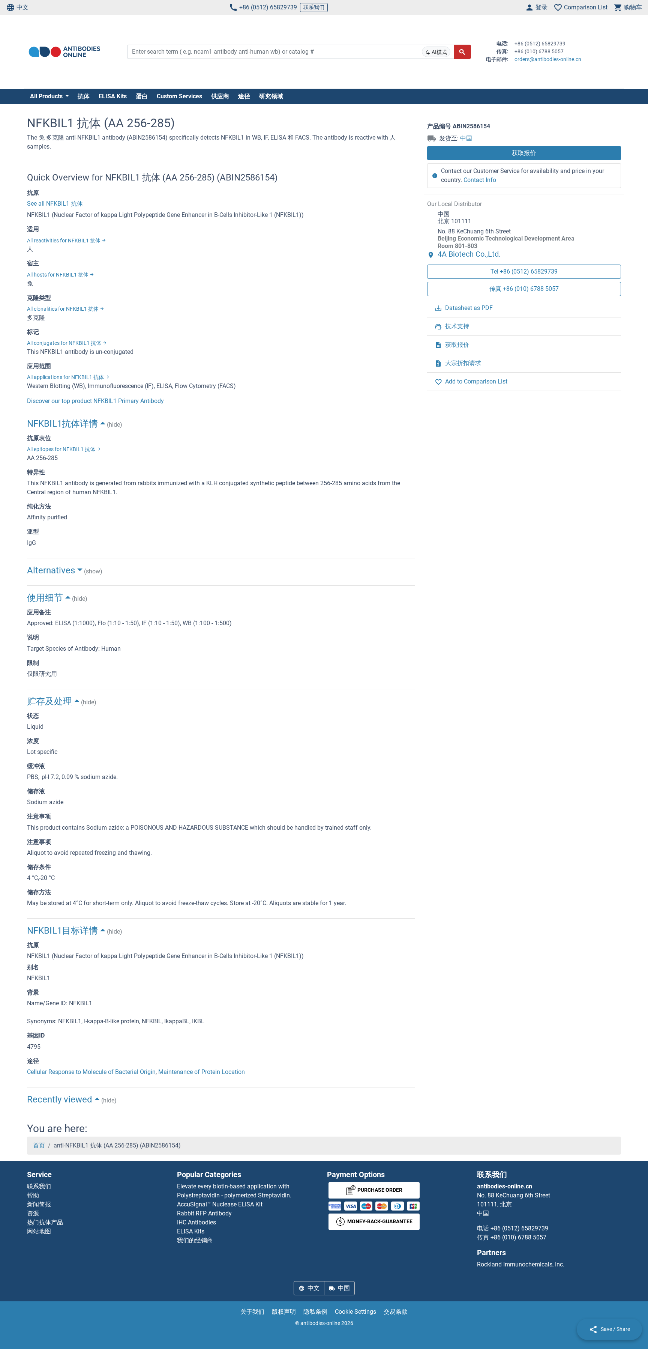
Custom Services (179, 96)
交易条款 (396, 1311)
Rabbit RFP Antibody (204, 1213)
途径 (244, 96)
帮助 (33, 1195)
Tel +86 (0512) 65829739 (524, 271)
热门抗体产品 (45, 1222)
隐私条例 (315, 1311)
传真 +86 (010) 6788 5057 (524, 288)
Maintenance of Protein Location (201, 1071)
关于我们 (252, 1311)
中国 (466, 138)
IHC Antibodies (196, 1222)
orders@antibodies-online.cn (547, 59)
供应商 (220, 96)
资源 (33, 1213)
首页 (39, 1145)
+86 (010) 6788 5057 (518, 1237)
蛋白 (142, 96)
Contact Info (480, 179)
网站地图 (39, 1231)
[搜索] (462, 52)
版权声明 (284, 1311)
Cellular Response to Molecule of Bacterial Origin (91, 1071)
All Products (47, 96)
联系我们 (313, 7)
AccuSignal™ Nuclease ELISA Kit (219, 1204)
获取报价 (524, 152)
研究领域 (271, 96)
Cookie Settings (355, 1311)
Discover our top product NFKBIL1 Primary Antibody (95, 401)
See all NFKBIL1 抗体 (55, 203)
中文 (22, 7)
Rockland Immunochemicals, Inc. (520, 1264)
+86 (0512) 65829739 (268, 7)
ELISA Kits (113, 96)
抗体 (84, 96)
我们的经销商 (195, 1240)
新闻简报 (39, 1204)
